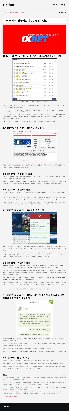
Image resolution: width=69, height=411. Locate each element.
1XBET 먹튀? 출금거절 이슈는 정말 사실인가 (14, 12)
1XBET (4, 192)
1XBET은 (5, 105)
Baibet (8, 5)
